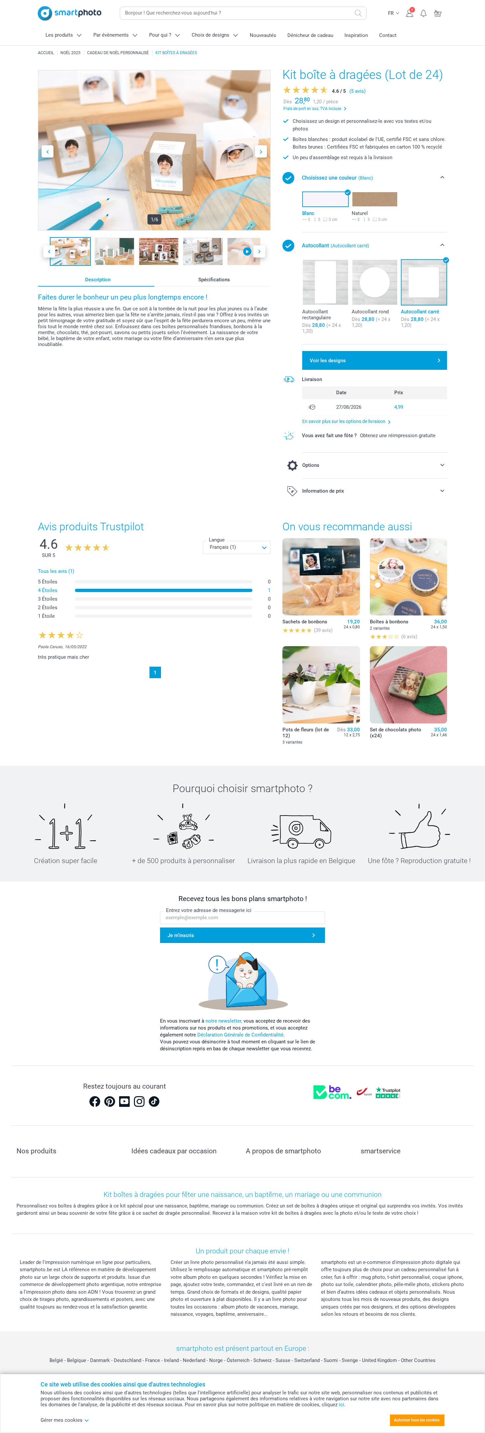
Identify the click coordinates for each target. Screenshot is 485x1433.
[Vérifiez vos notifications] (424, 12)
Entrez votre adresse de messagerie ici (208, 910)
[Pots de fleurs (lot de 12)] (321, 684)
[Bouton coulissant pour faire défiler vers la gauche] (47, 151)
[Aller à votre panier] (438, 12)
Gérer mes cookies (61, 1420)
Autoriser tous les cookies (416, 1420)
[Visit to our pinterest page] (109, 1101)
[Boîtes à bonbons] (408, 576)
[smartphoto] (70, 13)
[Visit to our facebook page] (95, 1101)
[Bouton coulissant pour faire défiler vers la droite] (261, 151)
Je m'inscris (181, 935)
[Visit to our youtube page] (124, 1101)
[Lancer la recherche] (358, 13)
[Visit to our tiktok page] (154, 1101)
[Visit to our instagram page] (139, 1101)
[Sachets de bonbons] (321, 576)
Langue (217, 540)
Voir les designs (328, 361)
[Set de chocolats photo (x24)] (408, 684)
